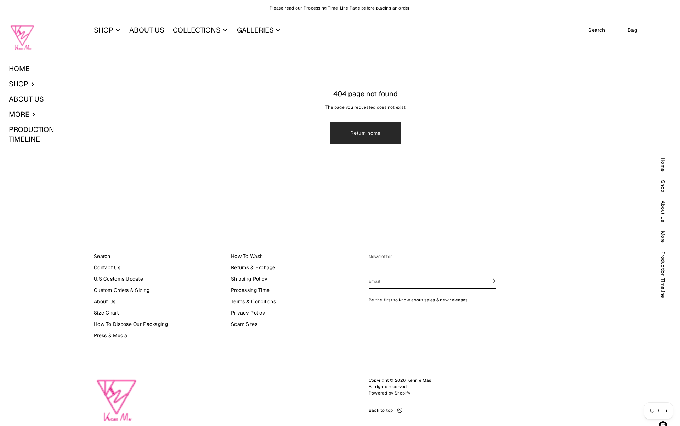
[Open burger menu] (663, 30)
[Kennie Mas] (22, 38)
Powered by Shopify (389, 393)
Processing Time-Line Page (332, 8)
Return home (365, 133)
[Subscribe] (492, 281)
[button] (42, 84)
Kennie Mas (419, 380)
